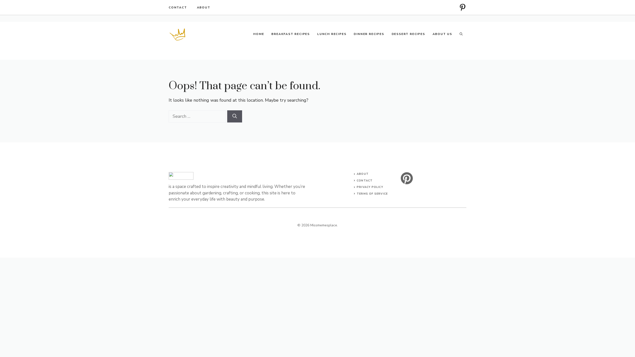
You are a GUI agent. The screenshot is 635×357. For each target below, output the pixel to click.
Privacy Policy (370, 187)
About (203, 7)
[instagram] (462, 7)
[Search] (234, 116)
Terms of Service (372, 194)
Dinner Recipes (369, 34)
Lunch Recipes (331, 34)
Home (258, 34)
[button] (461, 34)
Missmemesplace (323, 225)
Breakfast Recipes (290, 34)
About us (442, 34)
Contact (178, 7)
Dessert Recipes (408, 34)
